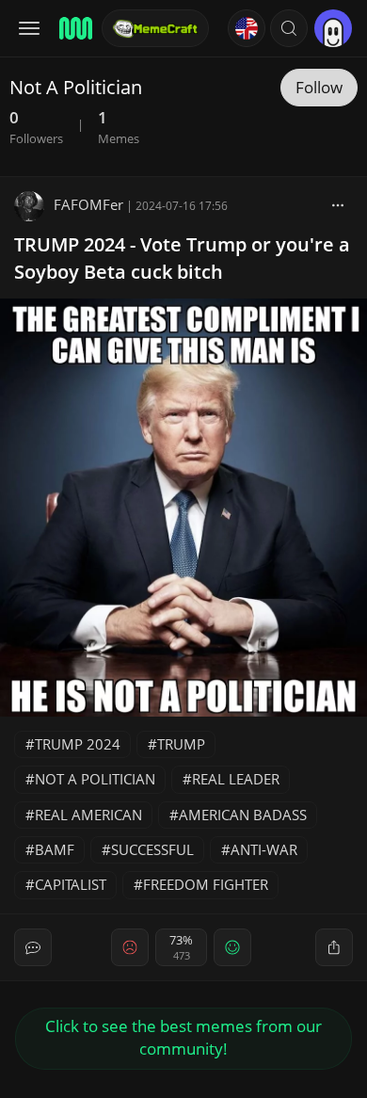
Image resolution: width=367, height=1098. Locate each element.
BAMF (54, 849)
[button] (289, 28)
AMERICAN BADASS (243, 814)
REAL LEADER (235, 778)
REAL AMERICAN (88, 814)
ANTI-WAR (264, 849)
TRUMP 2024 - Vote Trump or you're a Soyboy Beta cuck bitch (182, 258)
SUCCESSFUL (152, 849)
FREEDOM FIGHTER (205, 884)
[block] (338, 204)
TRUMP (181, 744)
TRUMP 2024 (77, 744)
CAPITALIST (70, 884)
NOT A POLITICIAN (95, 778)
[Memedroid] (74, 28)
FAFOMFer (88, 204)
